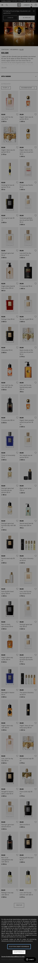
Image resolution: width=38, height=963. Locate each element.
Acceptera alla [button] (19, 952)
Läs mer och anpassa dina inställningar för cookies (13, 956)
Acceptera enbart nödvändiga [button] (19, 946)
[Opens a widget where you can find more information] (30, 959)
